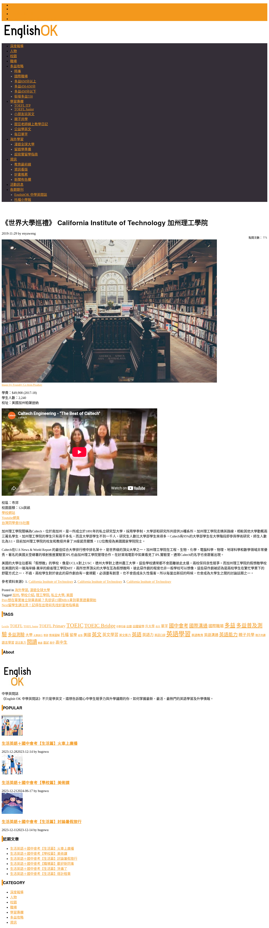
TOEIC (15, 5)
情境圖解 (54, 635)
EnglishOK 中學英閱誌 (30, 194)
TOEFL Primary (52, 626)
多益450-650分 (25, 86)
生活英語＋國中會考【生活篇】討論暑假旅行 (42, 822)
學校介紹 (27, 595)
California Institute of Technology (51, 581)
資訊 (13, 159)
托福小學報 (22, 199)
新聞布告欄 (22, 179)
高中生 (61, 642)
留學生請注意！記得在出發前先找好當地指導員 (40, 605)
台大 (158, 626)
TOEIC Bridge (99, 625)
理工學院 (42, 595)
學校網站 (8, 513)
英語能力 (228, 634)
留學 (73, 635)
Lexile (5, 626)
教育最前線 (22, 164)
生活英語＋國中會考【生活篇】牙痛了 (38, 868)
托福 (65, 635)
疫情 (80, 635)
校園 (13, 56)
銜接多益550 (23, 96)
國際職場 (21, 76)
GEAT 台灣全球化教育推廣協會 (33, 19)
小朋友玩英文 (24, 114)
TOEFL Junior (24, 109)
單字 (164, 626)
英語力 (148, 635)
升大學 (150, 626)
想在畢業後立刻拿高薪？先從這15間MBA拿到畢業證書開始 (49, 600)
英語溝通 (211, 635)
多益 (229, 625)
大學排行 (38, 635)
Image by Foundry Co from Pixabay (22, 384)
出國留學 (138, 626)
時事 (17, 71)
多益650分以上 (25, 81)
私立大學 (58, 595)
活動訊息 (17, 184)
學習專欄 (17, 101)
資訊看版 (21, 169)
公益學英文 (22, 129)
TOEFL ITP (22, 105)
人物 (13, 51)
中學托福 (120, 626)
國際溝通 (198, 625)
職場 (13, 61)
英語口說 (159, 635)
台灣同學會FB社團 (15, 523)
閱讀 (32, 642)
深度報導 (17, 46)
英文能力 (125, 635)
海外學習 (17, 139)
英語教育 (197, 635)
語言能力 (20, 642)
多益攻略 (17, 66)
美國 (69, 595)
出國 (129, 626)
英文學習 (110, 635)
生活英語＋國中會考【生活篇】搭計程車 (40, 874)
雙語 (40, 643)
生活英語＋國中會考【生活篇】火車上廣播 (40, 743)
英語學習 (178, 634)
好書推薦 (21, 174)
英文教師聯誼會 (22, 14)
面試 (46, 642)
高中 (52, 642)
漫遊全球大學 (24, 144)
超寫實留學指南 (26, 154)
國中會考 (178, 625)
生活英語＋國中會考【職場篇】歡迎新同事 (42, 863)
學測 (46, 635)
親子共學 (21, 119)
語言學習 (8, 642)
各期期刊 (17, 189)
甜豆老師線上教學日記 (31, 124)
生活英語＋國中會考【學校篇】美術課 (36, 782)
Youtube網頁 (11, 518)
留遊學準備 (22, 149)
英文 (97, 634)
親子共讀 (260, 635)
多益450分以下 (25, 91)
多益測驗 (16, 634)
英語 (136, 634)
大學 (29, 635)
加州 (15, 595)
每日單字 (21, 134)
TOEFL (15, 9)
